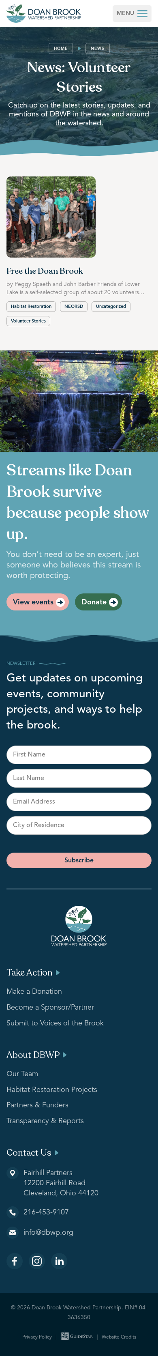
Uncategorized (111, 307)
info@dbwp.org (48, 1232)
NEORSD (73, 307)
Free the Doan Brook (44, 271)
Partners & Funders (37, 1105)
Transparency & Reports (45, 1121)
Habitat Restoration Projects (51, 1090)
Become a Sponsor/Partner (50, 1007)
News (98, 49)
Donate (94, 602)
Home (61, 49)
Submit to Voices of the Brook (55, 1023)
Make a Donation (34, 991)
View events (33, 602)
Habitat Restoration (31, 307)
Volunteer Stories (28, 321)
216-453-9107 (46, 1212)
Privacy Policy (37, 1337)
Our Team (22, 1074)
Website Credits (119, 1337)
